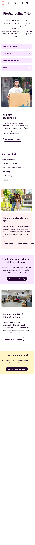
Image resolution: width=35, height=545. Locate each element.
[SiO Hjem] (6, 3)
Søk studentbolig (10, 46)
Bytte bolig (5, 172)
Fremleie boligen (7, 176)
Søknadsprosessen (8, 159)
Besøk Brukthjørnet (13, 339)
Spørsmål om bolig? (11, 61)
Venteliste (7, 53)
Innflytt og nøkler (7, 163)
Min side (6, 68)
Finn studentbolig (17, 279)
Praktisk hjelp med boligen (11, 168)
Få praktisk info (12, 140)
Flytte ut (4, 180)
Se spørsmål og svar (17, 369)
